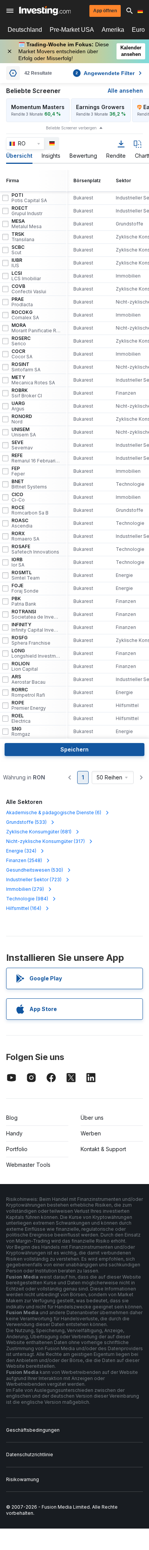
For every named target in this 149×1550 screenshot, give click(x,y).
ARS (28, 679)
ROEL (21, 718)
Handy (14, 1133)
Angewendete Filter (105, 73)
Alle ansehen (125, 90)
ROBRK (26, 393)
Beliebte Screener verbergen (71, 128)
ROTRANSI (35, 614)
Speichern (74, 749)
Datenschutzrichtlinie (29, 1454)
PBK (23, 601)
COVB (28, 289)
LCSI (26, 276)
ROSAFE (35, 549)
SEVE (22, 445)
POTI (29, 198)
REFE (35, 458)
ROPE (28, 705)
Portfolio (17, 1149)
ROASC (21, 523)
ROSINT (25, 367)
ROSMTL (25, 575)
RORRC (28, 692)
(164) (23, 908)
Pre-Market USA (72, 29)
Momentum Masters (38, 107)
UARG (18, 406)
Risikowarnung (22, 1479)
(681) (38, 832)
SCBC (17, 250)
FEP (18, 471)
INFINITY (35, 627)
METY (33, 380)
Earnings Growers (100, 107)
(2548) (24, 860)
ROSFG (30, 640)
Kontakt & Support (103, 1149)
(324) (21, 851)
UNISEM (23, 432)
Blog (12, 1117)
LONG (35, 653)
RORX (25, 536)
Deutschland (25, 29)
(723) (34, 879)
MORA (35, 328)
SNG (20, 731)
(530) (34, 870)
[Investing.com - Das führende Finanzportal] (45, 10)
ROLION (24, 666)
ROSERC (21, 341)
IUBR (16, 263)
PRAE (22, 302)
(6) (53, 812)
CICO (18, 497)
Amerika (113, 29)
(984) (27, 899)
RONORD (21, 419)
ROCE (30, 510)
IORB (17, 562)
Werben (91, 1133)
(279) (25, 889)
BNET (29, 484)
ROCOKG (25, 315)
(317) (45, 841)
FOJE (25, 588)
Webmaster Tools (28, 1164)
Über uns (92, 1117)
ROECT (26, 211)
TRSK (22, 237)
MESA (26, 224)
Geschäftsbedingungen (33, 1430)
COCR (21, 354)
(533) (26, 822)
